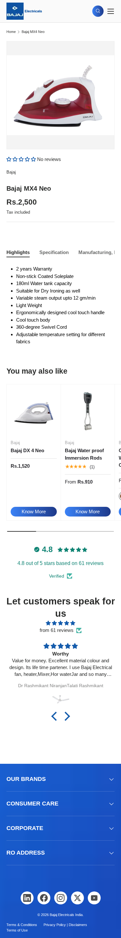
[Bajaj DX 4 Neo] (34, 411)
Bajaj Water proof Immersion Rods (84, 454)
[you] (94, 897)
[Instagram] (60, 897)
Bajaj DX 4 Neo (27, 450)
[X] (77, 897)
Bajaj (11, 172)
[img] (60, 623)
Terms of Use (17, 930)
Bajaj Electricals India (66, 915)
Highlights (18, 252)
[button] (21, 159)
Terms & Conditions (21, 925)
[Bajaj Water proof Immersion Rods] (88, 411)
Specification (54, 252)
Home (11, 32)
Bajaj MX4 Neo (33, 32)
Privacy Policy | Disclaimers (65, 925)
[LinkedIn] (27, 897)
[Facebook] (43, 897)
